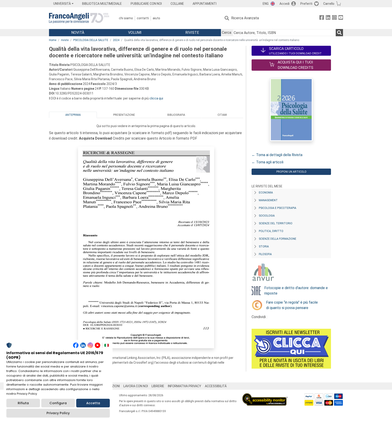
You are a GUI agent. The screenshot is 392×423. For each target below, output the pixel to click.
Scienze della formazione (277, 238)
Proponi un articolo (291, 171)
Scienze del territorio (275, 223)
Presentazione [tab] (124, 114)
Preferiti (306, 3)
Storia (264, 246)
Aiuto (156, 18)
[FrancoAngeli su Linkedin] (328, 18)
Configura (58, 403)
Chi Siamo (126, 18)
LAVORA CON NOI (135, 386)
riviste (65, 40)
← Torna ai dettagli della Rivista (277, 155)
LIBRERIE (158, 386)
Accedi (284, 3)
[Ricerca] (339, 32)
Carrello (328, 3)
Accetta (93, 403)
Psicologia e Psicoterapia (277, 208)
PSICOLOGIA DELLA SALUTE (90, 40)
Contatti (143, 18)
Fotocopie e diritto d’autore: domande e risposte (296, 290)
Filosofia (265, 254)
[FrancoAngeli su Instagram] (334, 18)
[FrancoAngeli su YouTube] (340, 18)
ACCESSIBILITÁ (216, 386)
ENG (266, 3)
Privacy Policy (58, 413)
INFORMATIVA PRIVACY (184, 386)
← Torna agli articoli (267, 162)
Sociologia (267, 215)
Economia (266, 192)
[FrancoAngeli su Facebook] (321, 18)
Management (268, 200)
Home (52, 40)
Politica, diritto (271, 231)
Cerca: (227, 32)
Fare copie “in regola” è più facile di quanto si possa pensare (292, 305)
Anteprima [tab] (73, 114)
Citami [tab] (222, 114)
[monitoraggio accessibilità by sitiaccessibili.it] (265, 396)
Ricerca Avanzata (245, 18)
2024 (116, 40)
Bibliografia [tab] (176, 114)
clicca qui (156, 98)
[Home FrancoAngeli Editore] (79, 18)
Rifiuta (23, 403)
